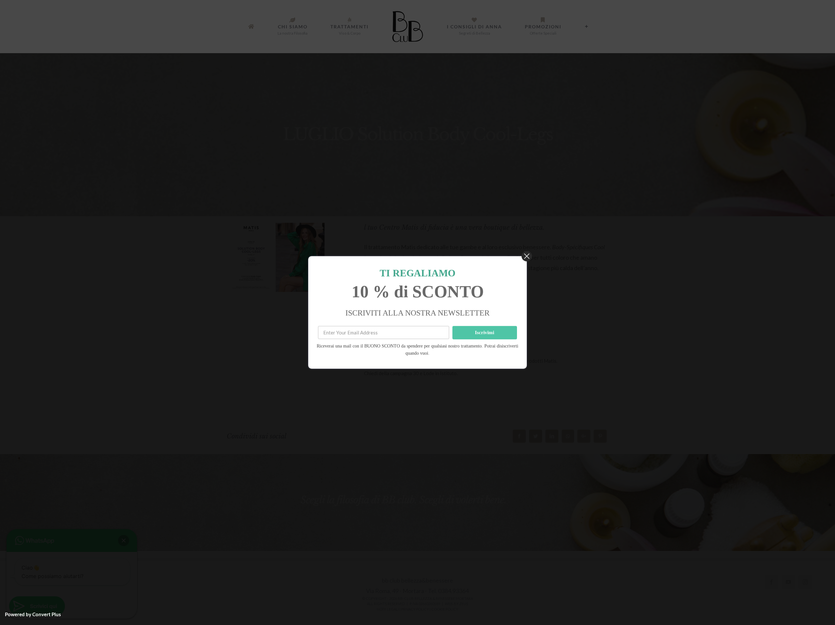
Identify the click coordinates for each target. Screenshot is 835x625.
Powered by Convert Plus (33, 614)
